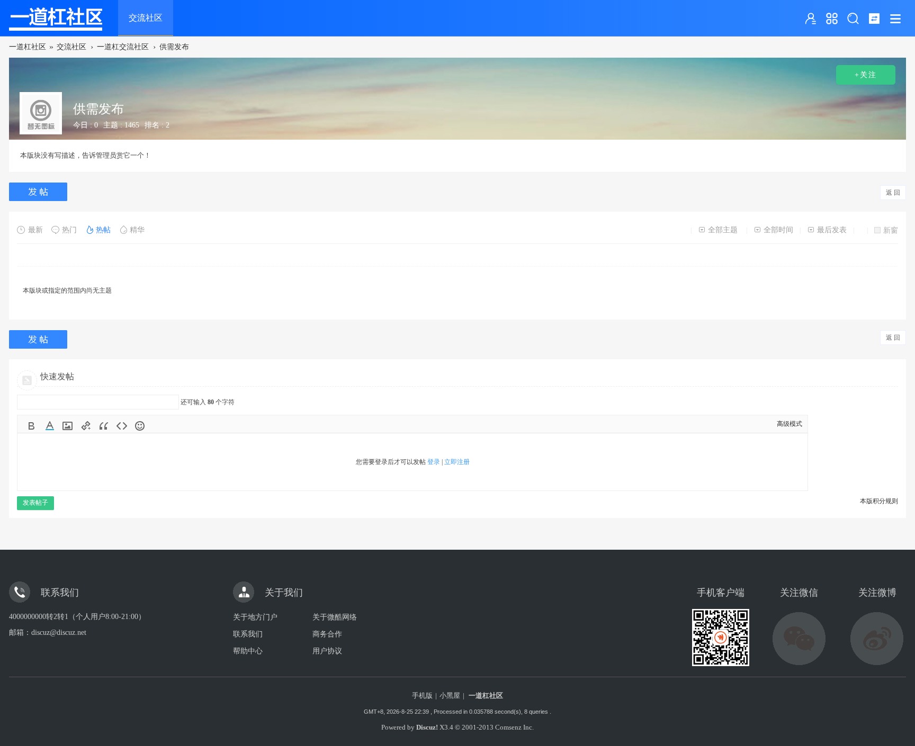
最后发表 (832, 230)
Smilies (139, 426)
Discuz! (427, 727)
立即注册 (457, 462)
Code (121, 426)
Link (85, 426)
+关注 (866, 75)
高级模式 (789, 423)
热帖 (103, 230)
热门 (69, 230)
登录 (433, 462)
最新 (35, 230)
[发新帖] (39, 192)
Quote (103, 426)
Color (49, 426)
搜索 (853, 18)
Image (67, 426)
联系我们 (248, 634)
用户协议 (327, 651)
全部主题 (723, 230)
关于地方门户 (255, 617)
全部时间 (778, 230)
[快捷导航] (831, 18)
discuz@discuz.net (58, 632)
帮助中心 (248, 651)
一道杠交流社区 (123, 47)
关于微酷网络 (334, 617)
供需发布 (174, 47)
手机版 (422, 695)
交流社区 (146, 17)
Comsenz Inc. (514, 727)
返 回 (893, 192)
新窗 (890, 230)
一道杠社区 (27, 47)
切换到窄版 (874, 18)
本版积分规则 (879, 501)
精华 (137, 230)
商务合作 (327, 634)
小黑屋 (449, 695)
